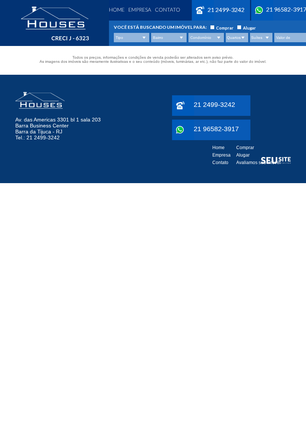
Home (117, 9)
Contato (167, 9)
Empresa (139, 9)
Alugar (249, 27)
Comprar (225, 27)
